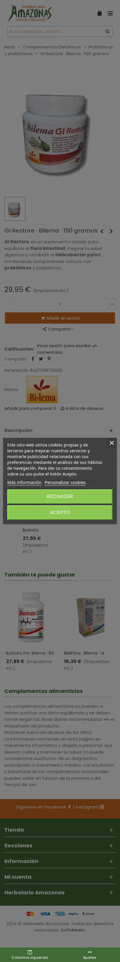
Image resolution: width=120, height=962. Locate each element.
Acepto (60, 512)
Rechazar (60, 496)
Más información (24, 482)
